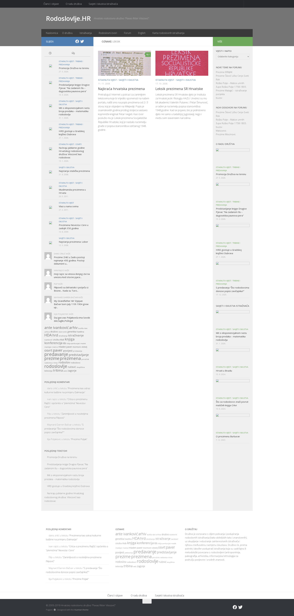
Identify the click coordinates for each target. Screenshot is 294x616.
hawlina (80, 331)
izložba (56, 339)
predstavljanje (79, 355)
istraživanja (63, 336)
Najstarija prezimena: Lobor (73, 241)
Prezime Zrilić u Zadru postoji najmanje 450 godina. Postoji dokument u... (69, 260)
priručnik (85, 359)
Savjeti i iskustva (128, 79)
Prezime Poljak (79, 439)
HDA (48, 335)
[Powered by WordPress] (55, 610)
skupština (81, 367)
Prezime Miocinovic (226, 134)
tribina (58, 370)
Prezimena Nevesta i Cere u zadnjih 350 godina (73, 226)
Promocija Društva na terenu (74, 68)
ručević (72, 367)
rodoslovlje (55, 366)
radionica (48, 363)
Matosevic (221, 130)
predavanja (77, 351)
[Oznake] (84, 53)
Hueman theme (81, 609)
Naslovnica (52, 33)
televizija (48, 371)
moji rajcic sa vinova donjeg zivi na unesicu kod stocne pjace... (72, 275)
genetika (71, 331)
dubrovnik (62, 332)
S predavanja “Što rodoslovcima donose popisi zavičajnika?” (64, 428)
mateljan (48, 347)
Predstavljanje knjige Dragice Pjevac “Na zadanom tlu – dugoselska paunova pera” (74, 88)
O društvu (67, 33)
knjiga (70, 339)
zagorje (72, 370)
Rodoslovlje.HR (68, 18)
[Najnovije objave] (50, 53)
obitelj (84, 347)
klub (62, 339)
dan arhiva (157, 534)
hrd (55, 335)
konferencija (53, 343)
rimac (55, 363)
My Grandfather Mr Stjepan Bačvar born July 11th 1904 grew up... (71, 304)
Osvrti (78, 144)
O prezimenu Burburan (228, 436)
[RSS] (87, 41)
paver (57, 350)
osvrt (48, 350)
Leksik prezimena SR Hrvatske (179, 88)
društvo (54, 331)
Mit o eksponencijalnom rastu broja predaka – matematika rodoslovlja (74, 111)
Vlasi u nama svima (68, 206)
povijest (67, 350)
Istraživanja (85, 33)
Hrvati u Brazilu (224, 370)
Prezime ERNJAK (224, 72)
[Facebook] (77, 41)
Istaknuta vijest (107, 79)
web (65, 371)
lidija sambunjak (73, 343)
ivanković (48, 340)
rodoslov (64, 362)
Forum (127, 33)
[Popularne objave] (61, 53)
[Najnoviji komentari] (73, 53)
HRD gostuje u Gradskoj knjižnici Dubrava (72, 133)
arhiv (73, 327)
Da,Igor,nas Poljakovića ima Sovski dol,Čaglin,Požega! (72, 319)
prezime (51, 358)
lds (64, 343)
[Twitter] (82, 41)
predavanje (56, 354)
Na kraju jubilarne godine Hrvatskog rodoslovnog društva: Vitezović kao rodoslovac (72, 152)
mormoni (77, 346)
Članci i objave (51, 4)
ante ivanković (56, 327)
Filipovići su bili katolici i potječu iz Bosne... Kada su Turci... (71, 289)
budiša (81, 328)
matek (83, 343)
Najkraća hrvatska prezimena (121, 88)
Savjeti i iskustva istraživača (103, 4)
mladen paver (65, 346)
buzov (219, 97)
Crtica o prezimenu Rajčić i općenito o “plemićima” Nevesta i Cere (65, 403)
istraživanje (76, 335)
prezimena (70, 358)
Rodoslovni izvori (108, 33)
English (141, 33)
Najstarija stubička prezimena (74, 170)
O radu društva (74, 4)
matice (55, 347)
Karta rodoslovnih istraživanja (168, 33)
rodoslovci (75, 362)
